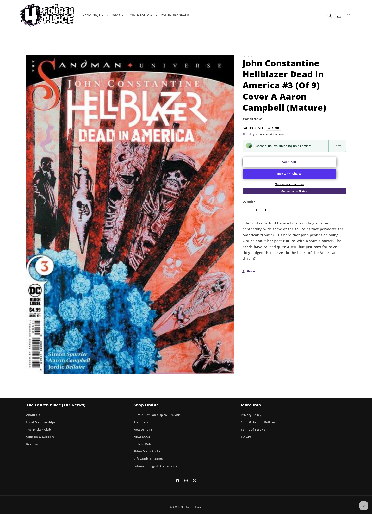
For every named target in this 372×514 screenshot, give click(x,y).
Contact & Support (40, 437)
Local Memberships (40, 422)
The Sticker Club (38, 430)
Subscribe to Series (294, 191)
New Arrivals (143, 430)
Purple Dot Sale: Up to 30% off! (156, 415)
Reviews (32, 444)
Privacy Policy (251, 415)
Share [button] (250, 271)
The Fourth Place (191, 507)
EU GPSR (247, 437)
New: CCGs (141, 437)
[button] (94, 15)
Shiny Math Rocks (147, 451)
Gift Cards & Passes (148, 459)
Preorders (140, 422)
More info (337, 145)
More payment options (289, 183)
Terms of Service (253, 430)
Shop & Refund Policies (258, 422)
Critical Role (142, 444)
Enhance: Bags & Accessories (155, 466)
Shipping (248, 134)
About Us (33, 415)
